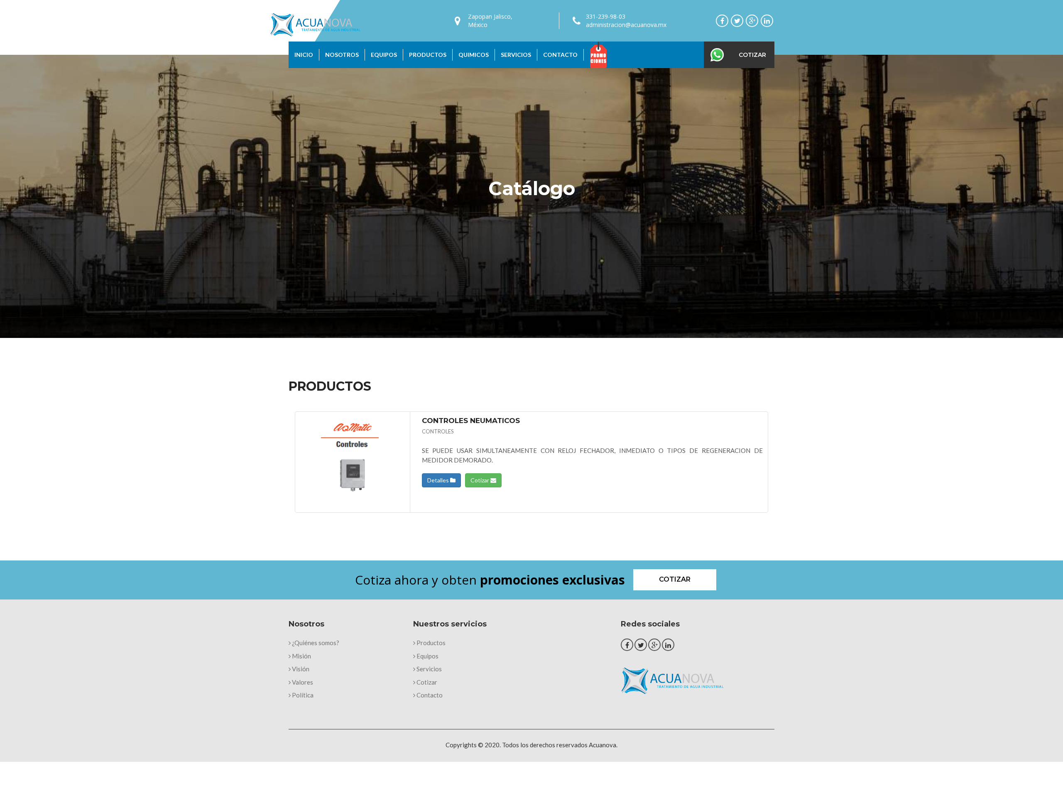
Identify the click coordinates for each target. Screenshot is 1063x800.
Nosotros (342, 54)
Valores (302, 682)
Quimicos (473, 54)
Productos (427, 54)
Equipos (384, 54)
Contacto (560, 54)
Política (302, 695)
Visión (300, 669)
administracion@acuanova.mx (626, 25)
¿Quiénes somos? (315, 642)
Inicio (303, 54)
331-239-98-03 (605, 16)
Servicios (516, 54)
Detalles (438, 480)
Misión (301, 656)
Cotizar (752, 55)
